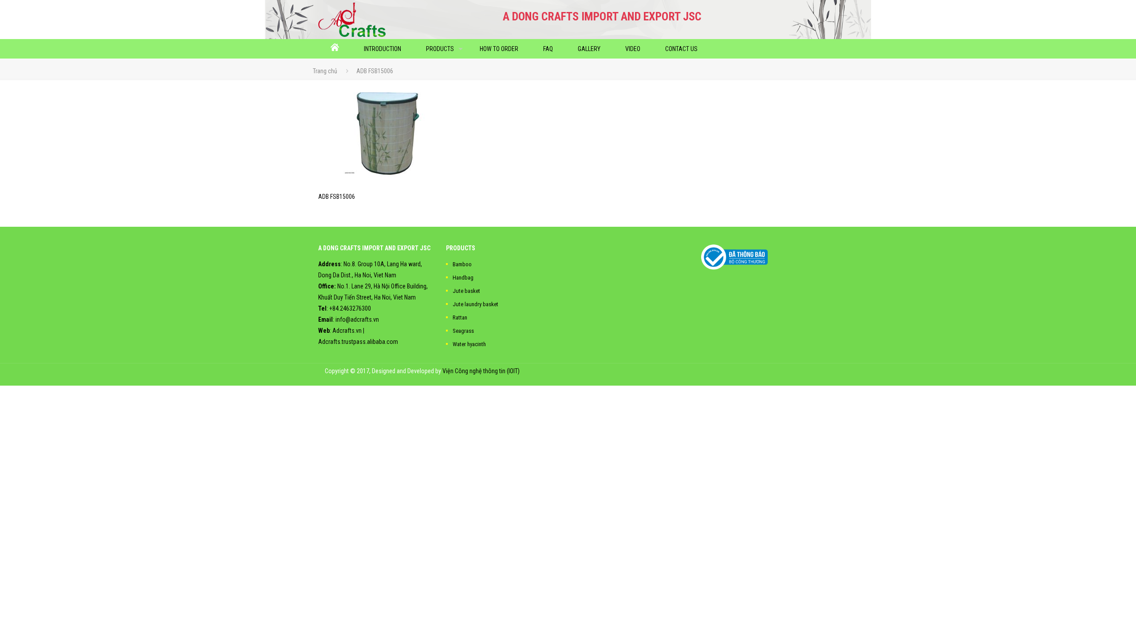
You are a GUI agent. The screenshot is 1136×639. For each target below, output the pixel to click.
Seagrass (463, 330)
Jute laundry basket (475, 304)
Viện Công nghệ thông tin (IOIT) (481, 371)
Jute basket (466, 291)
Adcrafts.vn (347, 330)
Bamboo (462, 264)
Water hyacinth (469, 344)
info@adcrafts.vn (357, 319)
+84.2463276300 (350, 308)
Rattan (460, 317)
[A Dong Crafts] (352, 19)
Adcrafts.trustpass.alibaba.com (358, 341)
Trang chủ (325, 71)
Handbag (463, 277)
